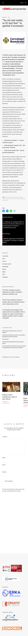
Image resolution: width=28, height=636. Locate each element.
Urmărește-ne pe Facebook (11, 357)
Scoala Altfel (5, 200)
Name (4, 457)
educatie (17, 197)
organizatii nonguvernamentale (18, 198)
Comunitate (5, 256)
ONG (9, 17)
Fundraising (5, 266)
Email (4, 464)
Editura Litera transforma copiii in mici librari (9, 397)
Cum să (4, 261)
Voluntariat (5, 277)
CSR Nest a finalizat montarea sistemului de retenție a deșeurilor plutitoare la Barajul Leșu (12, 292)
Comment (4, 436)
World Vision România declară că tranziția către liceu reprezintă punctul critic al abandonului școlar (13, 302)
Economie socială (6, 264)
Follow (22, 2)
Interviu (4, 269)
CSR (3, 258)
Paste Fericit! (5, 339)
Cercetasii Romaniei (10, 197)
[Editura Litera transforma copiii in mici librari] (11, 387)
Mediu (4, 271)
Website (4, 472)
